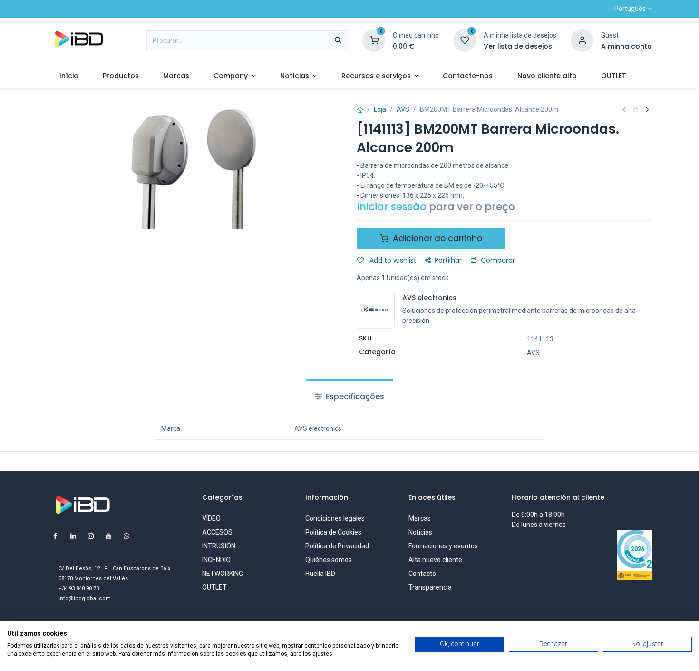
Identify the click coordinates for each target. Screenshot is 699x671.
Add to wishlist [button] (392, 260)
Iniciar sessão (392, 207)
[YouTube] (108, 536)
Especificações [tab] (354, 396)
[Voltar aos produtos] (635, 110)
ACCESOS (217, 532)
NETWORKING (222, 573)
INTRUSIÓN (218, 546)
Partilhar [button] (448, 260)
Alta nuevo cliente (435, 560)
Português (630, 8)
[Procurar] (338, 40)
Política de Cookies (333, 532)
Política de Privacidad (337, 546)
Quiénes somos (328, 560)
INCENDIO (216, 560)
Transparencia (430, 587)
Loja (380, 109)
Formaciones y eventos (443, 546)
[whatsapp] (126, 536)
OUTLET (214, 587)
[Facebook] (55, 536)
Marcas (419, 518)
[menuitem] (68, 75)
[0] (373, 40)
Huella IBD (320, 573)
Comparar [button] (498, 260)
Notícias (420, 532)
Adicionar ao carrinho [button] (436, 238)
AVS (403, 109)
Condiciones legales (335, 518)
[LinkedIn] (73, 536)
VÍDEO (211, 518)
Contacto (422, 573)
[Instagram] (90, 536)
